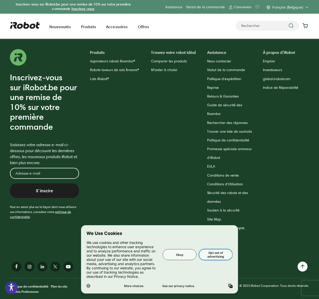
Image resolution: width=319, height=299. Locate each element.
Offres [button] (143, 26)
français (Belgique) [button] (287, 7)
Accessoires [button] (117, 26)
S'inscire (44, 191)
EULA (211, 166)
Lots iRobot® (99, 79)
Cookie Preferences (24, 292)
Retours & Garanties (223, 96)
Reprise (213, 87)
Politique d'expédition (224, 79)
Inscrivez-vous (83, 8)
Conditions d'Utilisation (225, 184)
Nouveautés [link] (60, 26)
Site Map (214, 219)
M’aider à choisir (164, 70)
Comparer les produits (169, 61)
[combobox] (267, 26)
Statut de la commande (205, 7)
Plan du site (59, 286)
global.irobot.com (276, 79)
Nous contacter (219, 61)
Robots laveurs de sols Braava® (114, 70)
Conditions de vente (223, 175)
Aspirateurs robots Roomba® (112, 61)
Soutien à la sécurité (223, 210)
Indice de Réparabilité (280, 87)
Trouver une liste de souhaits (229, 131)
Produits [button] (88, 26)
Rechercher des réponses (227, 122)
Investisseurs (272, 70)
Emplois (269, 61)
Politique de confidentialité (228, 140)
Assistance (173, 7)
